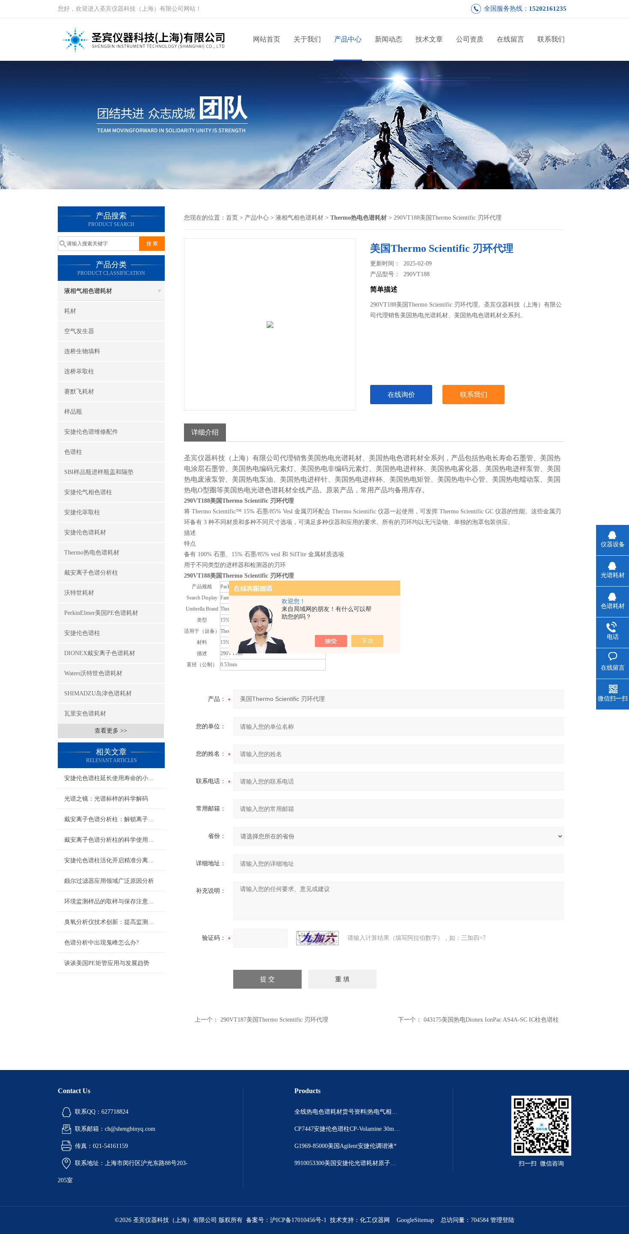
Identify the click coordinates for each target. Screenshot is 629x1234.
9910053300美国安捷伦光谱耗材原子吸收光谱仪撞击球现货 (347, 1163)
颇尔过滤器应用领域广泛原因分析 (109, 881)
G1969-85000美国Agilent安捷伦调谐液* (345, 1146)
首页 (232, 218)
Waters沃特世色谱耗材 (93, 673)
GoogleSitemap (415, 1220)
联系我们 (551, 39)
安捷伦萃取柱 (82, 512)
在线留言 (510, 39)
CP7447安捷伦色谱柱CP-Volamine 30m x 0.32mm (347, 1129)
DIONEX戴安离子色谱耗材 (99, 653)
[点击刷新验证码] (317, 938)
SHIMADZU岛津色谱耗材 (98, 693)
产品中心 (348, 39)
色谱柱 (73, 452)
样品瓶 (73, 411)
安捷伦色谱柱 (82, 633)
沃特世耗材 (79, 593)
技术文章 (429, 39)
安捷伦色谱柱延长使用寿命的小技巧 (112, 778)
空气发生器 (79, 331)
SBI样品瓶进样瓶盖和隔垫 (99, 472)
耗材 (70, 311)
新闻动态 (388, 39)
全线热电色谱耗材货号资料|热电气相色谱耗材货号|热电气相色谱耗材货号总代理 (347, 1112)
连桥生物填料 (82, 351)
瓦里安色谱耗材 (85, 713)
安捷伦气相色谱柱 (88, 492)
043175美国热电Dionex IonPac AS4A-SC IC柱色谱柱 (491, 1019)
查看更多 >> (111, 730)
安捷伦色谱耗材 (85, 532)
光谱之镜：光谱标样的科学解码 (106, 799)
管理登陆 (502, 1220)
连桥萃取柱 (79, 371)
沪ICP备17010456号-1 (298, 1220)
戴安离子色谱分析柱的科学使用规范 (112, 840)
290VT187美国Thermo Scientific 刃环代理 (274, 1019)
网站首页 (266, 39)
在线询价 (401, 394)
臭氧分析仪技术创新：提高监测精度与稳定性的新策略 (114, 922)
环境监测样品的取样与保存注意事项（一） (114, 901)
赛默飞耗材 (79, 391)
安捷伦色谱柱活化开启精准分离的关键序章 (114, 860)
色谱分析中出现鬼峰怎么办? (101, 942)
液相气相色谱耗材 (88, 291)
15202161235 (548, 8)
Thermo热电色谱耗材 (91, 552)
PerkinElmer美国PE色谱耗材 (101, 613)
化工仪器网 (375, 1220)
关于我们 (307, 39)
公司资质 (470, 39)
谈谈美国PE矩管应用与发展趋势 (106, 963)
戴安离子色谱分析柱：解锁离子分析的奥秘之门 (114, 819)
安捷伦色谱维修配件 (91, 432)
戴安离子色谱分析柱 (91, 572)
